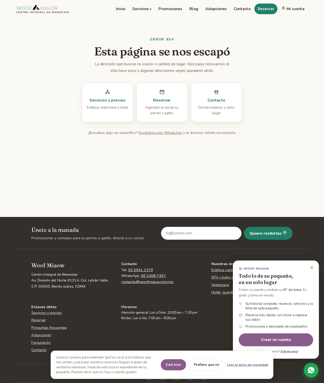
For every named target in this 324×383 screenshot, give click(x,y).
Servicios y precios (46, 312)
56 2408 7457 (153, 275)
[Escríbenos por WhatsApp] (311, 370)
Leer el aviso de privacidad (247, 364)
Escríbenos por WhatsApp (160, 132)
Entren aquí (289, 351)
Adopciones (216, 8)
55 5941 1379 (140, 269)
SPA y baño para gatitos (231, 277)
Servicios (141, 8)
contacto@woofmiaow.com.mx (147, 281)
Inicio (120, 8)
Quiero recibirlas (266, 233)
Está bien (173, 364)
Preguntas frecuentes (49, 327)
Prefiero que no (206, 364)
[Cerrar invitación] (312, 267)
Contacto (242, 8)
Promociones (170, 8)
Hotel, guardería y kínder (231, 292)
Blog (193, 8)
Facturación (41, 342)
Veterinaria (220, 284)
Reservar (266, 8)
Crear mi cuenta (276, 339)
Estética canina (223, 269)
